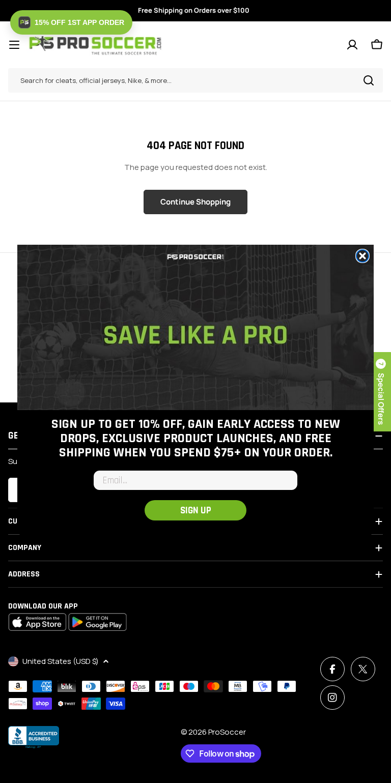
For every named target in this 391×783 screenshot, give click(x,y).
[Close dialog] (362, 256)
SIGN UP (195, 510)
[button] (71, 22)
